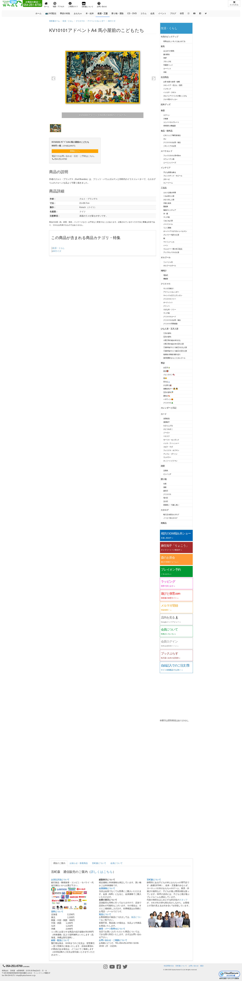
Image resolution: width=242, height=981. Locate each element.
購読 (202, 966)
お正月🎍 (166, 368)
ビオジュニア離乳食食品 (172, 135)
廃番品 (164, 523)
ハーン (165, 245)
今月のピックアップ (169, 37)
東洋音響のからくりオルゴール (174, 358)
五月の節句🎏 (168, 392)
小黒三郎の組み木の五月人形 (173, 344)
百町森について (99, 863)
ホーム (38, 13)
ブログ (173, 13)
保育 (182, 13)
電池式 (165, 275)
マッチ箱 (166, 217)
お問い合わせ (194, 966)
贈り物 (164, 479)
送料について (57, 911)
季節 (163, 363)
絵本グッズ (166, 104)
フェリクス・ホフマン (171, 450)
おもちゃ (78, 13)
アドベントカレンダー (96, 21)
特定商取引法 (169, 966)
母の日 (165, 498)
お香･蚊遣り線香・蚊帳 (171, 82)
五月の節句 (167, 337)
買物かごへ (75, 151)
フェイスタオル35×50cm (172, 155)
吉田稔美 (166, 419)
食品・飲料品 (167, 131)
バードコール (168, 224)
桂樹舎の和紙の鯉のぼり (172, 354)
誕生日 (165, 491)
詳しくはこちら (102, 871)
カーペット (167, 69)
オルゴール (166, 257)
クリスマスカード (169, 317)
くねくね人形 (168, 221)
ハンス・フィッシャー (171, 443)
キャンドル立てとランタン (172, 295)
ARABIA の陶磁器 (169, 126)
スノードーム (168, 183)
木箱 (165, 72)
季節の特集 (65, 13)
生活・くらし (68, 21)
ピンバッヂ (167, 474)
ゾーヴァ (166, 433)
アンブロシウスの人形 (171, 252)
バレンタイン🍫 (169, 375)
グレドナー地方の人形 (171, 235)
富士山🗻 (166, 382)
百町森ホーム (54, 21)
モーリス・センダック (171, 440)
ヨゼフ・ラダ (168, 447)
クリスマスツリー (169, 299)
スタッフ (183, 900)
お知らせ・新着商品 (79, 863)
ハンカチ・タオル (169, 92)
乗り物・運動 (117, 13)
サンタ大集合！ (168, 288)
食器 (163, 110)
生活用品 (165, 77)
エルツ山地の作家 (169, 192)
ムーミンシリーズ (169, 163)
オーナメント (168, 302)
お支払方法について (60, 880)
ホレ (165, 139)
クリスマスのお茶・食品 (172, 142)
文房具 (165, 471)
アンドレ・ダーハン (170, 454)
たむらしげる (168, 426)
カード (164, 414)
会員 (152, 13)
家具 (163, 46)
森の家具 (166, 54)
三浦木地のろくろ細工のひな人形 (175, 347)
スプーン (166, 115)
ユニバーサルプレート (171, 122)
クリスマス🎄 (168, 403)
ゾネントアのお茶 (169, 146)
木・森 (165, 214)
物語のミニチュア (169, 210)
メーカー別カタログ (170, 518)
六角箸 (165, 119)
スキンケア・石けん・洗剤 (172, 85)
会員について (116, 863)
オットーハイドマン (170, 461)
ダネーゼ (166, 179)
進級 (165, 487)
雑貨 (163, 466)
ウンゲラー (167, 457)
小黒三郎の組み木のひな (172, 340)
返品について (105, 914)
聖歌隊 (165, 206)
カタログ (165, 510)
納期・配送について (60, 940)
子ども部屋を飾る (169, 172)
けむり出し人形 (168, 200)
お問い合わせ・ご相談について (113, 940)
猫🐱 (165, 378)
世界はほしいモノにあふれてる (174, 41)
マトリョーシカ (168, 242)
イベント (162, 13)
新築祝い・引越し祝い (171, 505)
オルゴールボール (169, 266)
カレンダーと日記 (168, 408)
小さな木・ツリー (169, 309)
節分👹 (166, 371)
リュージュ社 (168, 262)
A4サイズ (111, 21)
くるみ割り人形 (168, 196)
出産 (165, 484)
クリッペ (166, 306)
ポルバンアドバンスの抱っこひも (175, 96)
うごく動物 (167, 228)
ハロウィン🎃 (168, 399)
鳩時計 (164, 271)
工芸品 (164, 188)
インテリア (166, 168)
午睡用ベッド (168, 65)
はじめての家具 (168, 51)
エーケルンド (167, 151)
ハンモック (167, 89)
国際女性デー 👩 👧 (170, 389)
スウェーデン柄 (168, 159)
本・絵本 (90, 13)
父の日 (165, 501)
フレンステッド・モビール (172, 176)
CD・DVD (132, 13)
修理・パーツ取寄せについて (112, 929)
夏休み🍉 (166, 396)
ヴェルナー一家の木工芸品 (172, 249)
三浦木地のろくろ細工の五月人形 (175, 351)
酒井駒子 (166, 422)
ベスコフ (166, 436)
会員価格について (107, 888)
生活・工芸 (103, 13)
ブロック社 (167, 61)
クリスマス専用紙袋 (170, 324)
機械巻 (165, 279)
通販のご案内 (59, 863)
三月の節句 (167, 333)
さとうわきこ (168, 429)
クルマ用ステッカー (170, 99)
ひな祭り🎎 (167, 385)
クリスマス (80, 21)
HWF (165, 58)
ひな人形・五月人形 (169, 329)
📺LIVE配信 (50, 13)
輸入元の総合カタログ (171, 514)
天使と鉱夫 (167, 203)
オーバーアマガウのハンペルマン (175, 231)
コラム (144, 13)
